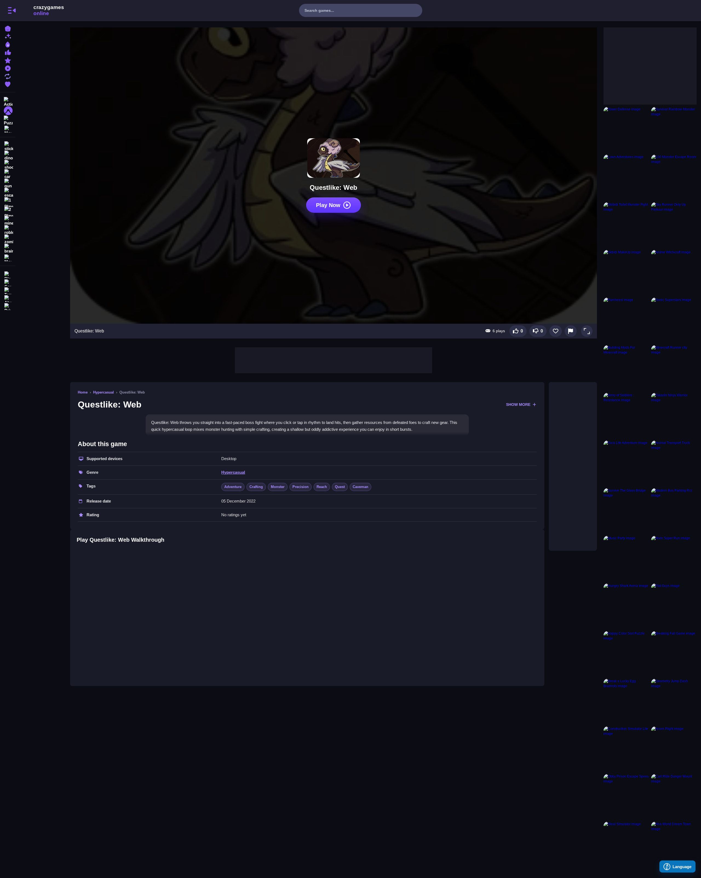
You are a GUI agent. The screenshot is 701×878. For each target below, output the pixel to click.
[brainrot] (7, 248)
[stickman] (7, 146)
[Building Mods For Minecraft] (626, 368)
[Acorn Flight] (674, 749)
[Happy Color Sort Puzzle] (626, 653)
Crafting (256, 487)
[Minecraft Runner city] (674, 368)
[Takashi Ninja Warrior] (674, 415)
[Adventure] (7, 110)
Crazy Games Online (42, 10)
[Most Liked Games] (7, 52)
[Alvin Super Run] (674, 558)
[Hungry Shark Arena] (626, 606)
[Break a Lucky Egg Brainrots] (626, 701)
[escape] (7, 192)
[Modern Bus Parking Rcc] (674, 510)
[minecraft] (7, 220)
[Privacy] (7, 306)
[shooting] (7, 165)
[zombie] (7, 239)
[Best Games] (7, 44)
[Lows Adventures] (626, 177)
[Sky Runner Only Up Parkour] (674, 225)
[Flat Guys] (674, 606)
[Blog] (7, 274)
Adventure (233, 487)
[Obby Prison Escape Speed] (626, 796)
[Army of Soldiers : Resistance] (626, 415)
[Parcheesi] (626, 320)
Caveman (360, 487)
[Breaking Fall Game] (674, 653)
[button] (587, 331)
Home (83, 392)
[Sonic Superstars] (674, 320)
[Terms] (7, 290)
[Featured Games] (7, 60)
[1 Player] (7, 202)
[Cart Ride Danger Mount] (674, 796)
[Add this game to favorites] (555, 331)
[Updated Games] (7, 76)
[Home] (7, 28)
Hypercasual (103, 392)
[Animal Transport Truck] (674, 463)
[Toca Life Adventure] (626, 463)
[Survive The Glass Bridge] (626, 510)
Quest (340, 487)
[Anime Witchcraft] (674, 272)
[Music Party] (626, 558)
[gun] (7, 183)
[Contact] (7, 282)
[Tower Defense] (626, 129)
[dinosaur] (7, 155)
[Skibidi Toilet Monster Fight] (626, 225)
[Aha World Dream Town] (674, 844)
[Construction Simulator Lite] (626, 749)
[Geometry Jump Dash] (674, 701)
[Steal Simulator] (626, 844)
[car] (7, 174)
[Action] (7, 101)
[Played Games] (7, 68)
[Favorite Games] (7, 84)
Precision (300, 487)
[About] (7, 298)
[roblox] (7, 230)
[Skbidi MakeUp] (626, 272)
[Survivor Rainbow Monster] (674, 129)
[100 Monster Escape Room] (674, 177)
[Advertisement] (333, 359)
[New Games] (7, 36)
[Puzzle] (7, 120)
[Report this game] (571, 331)
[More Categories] (7, 129)
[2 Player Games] (7, 211)
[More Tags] (7, 257)
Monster (278, 487)
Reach (322, 487)
